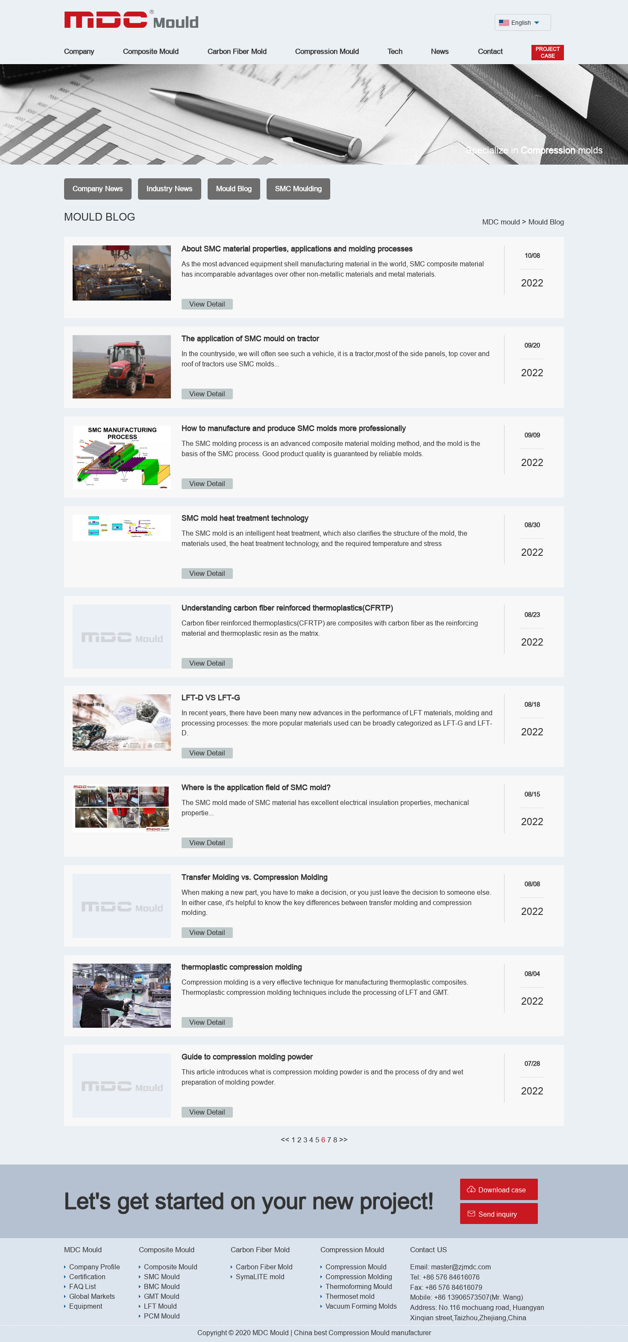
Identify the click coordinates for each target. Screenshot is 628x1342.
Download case (496, 1189)
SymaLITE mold (260, 1276)
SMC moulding (298, 189)
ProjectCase (548, 52)
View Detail (207, 304)
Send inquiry (491, 1213)
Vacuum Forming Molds (361, 1306)
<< (285, 1140)
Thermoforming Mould (359, 1286)
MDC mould (501, 222)
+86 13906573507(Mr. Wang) (478, 1297)
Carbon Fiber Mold (237, 51)
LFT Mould (160, 1306)
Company (79, 51)
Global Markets (92, 1296)
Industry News (170, 189)
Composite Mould (151, 51)
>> (343, 1140)
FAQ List (82, 1286)
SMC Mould (162, 1276)
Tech (394, 51)
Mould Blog (234, 189)
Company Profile (94, 1267)
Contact (490, 51)
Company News (98, 189)
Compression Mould (327, 51)
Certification (87, 1276)
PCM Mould (162, 1316)
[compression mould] (132, 26)
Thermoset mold (350, 1296)
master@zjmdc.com (461, 1267)
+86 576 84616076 (451, 1277)
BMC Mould (162, 1286)
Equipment (85, 1306)
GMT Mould (161, 1296)
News (440, 51)
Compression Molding (359, 1276)
